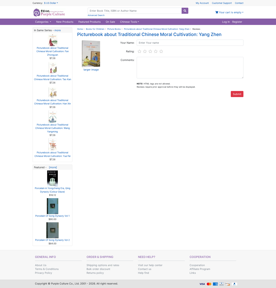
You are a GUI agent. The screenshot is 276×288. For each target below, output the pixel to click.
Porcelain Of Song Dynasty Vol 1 (52, 215)
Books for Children (95, 29)
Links (193, 272)
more (57, 30)
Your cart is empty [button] (229, 12)
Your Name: (127, 42)
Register (237, 21)
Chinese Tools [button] (128, 21)
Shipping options (97, 265)
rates (116, 265)
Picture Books (114, 29)
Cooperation (197, 265)
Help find (143, 272)
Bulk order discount (98, 269)
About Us (40, 265)
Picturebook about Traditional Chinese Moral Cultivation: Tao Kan (52, 77)
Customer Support (222, 3)
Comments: (127, 60)
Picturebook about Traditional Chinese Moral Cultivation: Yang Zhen (156, 29)
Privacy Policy (43, 272)
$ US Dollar (50, 3)
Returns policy (95, 272)
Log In (226, 21)
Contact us (144, 269)
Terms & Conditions (47, 269)
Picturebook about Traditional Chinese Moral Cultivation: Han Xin (52, 102)
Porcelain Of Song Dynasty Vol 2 (52, 240)
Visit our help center (150, 265)
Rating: (130, 51)
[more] (52, 167)
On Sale (110, 21)
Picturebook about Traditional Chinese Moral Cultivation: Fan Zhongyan (52, 51)
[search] (185, 11)
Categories (42, 21)
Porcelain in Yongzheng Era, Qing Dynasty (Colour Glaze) (52, 190)
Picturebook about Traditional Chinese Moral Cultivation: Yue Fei (52, 154)
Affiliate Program (200, 269)
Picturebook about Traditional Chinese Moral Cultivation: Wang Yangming (52, 128)
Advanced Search (96, 15)
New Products (64, 21)
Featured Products (89, 21)
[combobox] (135, 11)
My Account (202, 3)
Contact (239, 3)
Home (80, 29)
